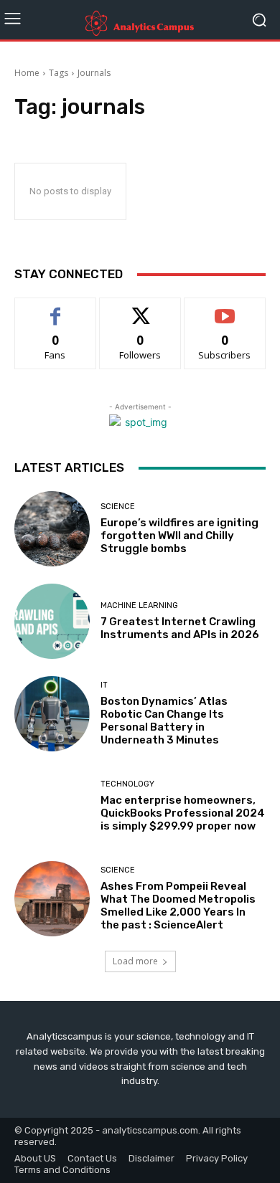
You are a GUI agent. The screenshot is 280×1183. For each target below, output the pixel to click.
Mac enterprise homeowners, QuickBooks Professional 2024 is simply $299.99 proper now (183, 813)
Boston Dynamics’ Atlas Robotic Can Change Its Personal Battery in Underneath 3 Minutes (164, 720)
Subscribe (224, 308)
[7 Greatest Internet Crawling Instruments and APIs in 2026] (52, 621)
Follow (140, 308)
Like (55, 308)
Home (26, 73)
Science (118, 506)
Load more (135, 961)
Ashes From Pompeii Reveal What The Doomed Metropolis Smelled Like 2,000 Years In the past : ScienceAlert (178, 905)
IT (104, 685)
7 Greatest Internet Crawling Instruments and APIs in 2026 (180, 628)
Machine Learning (139, 605)
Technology (127, 784)
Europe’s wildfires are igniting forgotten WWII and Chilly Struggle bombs (179, 535)
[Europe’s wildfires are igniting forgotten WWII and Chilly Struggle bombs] (52, 528)
